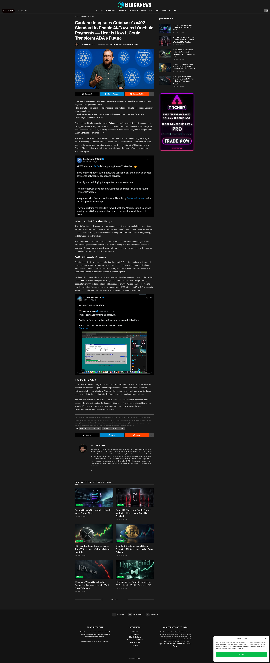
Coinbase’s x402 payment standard (124, 123)
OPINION (166, 11)
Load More (114, 599)
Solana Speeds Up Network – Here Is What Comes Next (184, 27)
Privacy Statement (247, 659)
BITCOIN (99, 11)
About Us (135, 631)
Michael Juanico (88, 44)
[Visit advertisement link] (177, 122)
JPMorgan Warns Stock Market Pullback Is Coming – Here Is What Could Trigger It (92, 585)
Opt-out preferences (235, 659)
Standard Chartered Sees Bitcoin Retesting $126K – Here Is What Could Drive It (134, 549)
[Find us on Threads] (26, 11)
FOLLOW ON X (8, 10)
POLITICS (134, 11)
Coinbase (114, 428)
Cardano (84, 133)
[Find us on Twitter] (18, 11)
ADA (81, 428)
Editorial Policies (135, 637)
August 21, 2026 (81, 555)
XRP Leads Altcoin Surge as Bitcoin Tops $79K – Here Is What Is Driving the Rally (92, 549)
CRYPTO (110, 11)
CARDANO (91, 17)
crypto (122, 428)
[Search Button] (175, 11)
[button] (266, 638)
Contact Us (135, 634)
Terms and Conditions (135, 640)
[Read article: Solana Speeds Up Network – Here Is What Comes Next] (94, 497)
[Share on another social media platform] (151, 94)
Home (76, 17)
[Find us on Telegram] (22, 11)
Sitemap (135, 645)
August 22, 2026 (81, 516)
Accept (241, 654)
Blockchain (96, 428)
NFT (157, 11)
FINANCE (122, 11)
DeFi (123, 233)
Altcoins (88, 428)
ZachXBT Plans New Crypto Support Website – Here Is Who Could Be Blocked (133, 513)
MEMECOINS (146, 11)
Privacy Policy (135, 642)
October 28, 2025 (103, 44)
